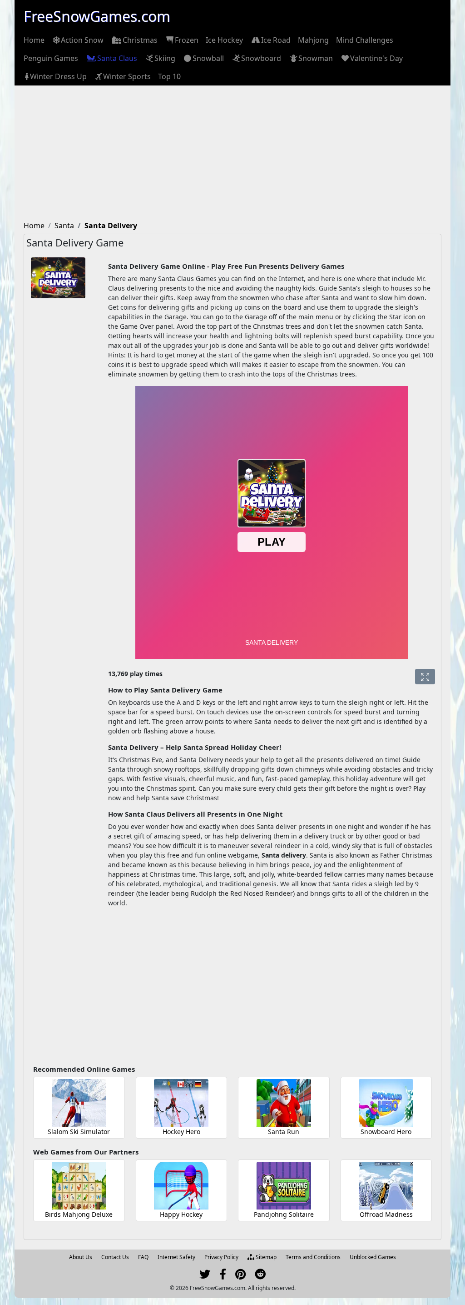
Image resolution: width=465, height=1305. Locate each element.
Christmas (140, 40)
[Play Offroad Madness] (386, 1186)
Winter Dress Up (58, 76)
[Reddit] (260, 1276)
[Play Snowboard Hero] (386, 1103)
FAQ (143, 1257)
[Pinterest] (240, 1276)
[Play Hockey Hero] (181, 1103)
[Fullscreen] (425, 676)
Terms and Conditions (313, 1257)
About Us (80, 1257)
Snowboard (261, 58)
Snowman (315, 58)
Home (34, 40)
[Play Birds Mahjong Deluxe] (79, 1186)
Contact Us (115, 1257)
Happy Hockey (181, 1214)
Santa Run (283, 1131)
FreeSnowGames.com (97, 16)
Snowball (208, 58)
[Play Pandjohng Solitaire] (284, 1186)
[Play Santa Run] (284, 1103)
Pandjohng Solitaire (284, 1214)
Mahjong (313, 40)
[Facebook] (222, 1276)
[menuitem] (34, 40)
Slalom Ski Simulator (79, 1131)
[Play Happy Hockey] (181, 1186)
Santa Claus (117, 58)
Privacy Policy (221, 1257)
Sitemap (265, 1257)
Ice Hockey (224, 40)
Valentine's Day (376, 58)
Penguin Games (51, 58)
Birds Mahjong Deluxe (79, 1214)
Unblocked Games (373, 1257)
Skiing (164, 58)
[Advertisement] (232, 153)
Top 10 (169, 76)
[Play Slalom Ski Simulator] (79, 1103)
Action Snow (82, 40)
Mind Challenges (364, 40)
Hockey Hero (181, 1131)
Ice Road (276, 40)
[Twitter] (204, 1276)
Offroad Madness (386, 1214)
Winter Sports (127, 76)
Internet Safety (176, 1257)
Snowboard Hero (386, 1131)
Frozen (186, 40)
